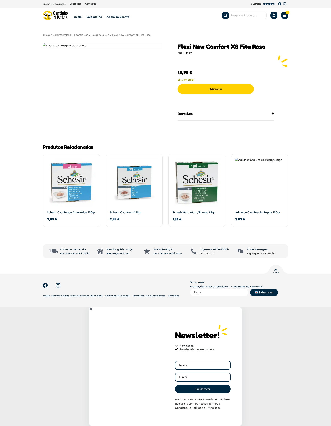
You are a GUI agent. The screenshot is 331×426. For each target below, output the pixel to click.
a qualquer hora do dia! (261, 253)
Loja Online (94, 17)
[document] (165, 366)
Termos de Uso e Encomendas (149, 295)
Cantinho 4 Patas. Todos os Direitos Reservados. (77, 295)
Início (78, 17)
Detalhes (185, 114)
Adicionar (215, 89)
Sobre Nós (75, 3)
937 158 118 (207, 253)
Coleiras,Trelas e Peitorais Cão (70, 34)
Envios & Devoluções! (54, 3)
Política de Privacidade (117, 295)
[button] (226, 114)
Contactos (90, 3)
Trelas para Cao (100, 34)
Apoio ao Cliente (118, 17)
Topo (276, 272)
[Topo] (275, 269)
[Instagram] (284, 3)
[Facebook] (279, 3)
